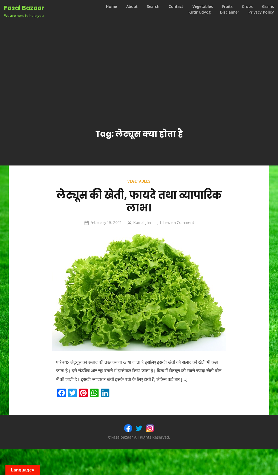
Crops (247, 6)
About (132, 6)
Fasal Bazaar (24, 8)
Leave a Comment (178, 222)
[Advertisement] (139, 59)
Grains (268, 6)
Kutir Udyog (199, 12)
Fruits (227, 6)
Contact (176, 6)
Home (111, 6)
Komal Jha (142, 222)
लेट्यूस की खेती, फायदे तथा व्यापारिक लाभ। (139, 201)
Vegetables (202, 6)
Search (153, 6)
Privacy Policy (261, 12)
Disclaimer (229, 12)
